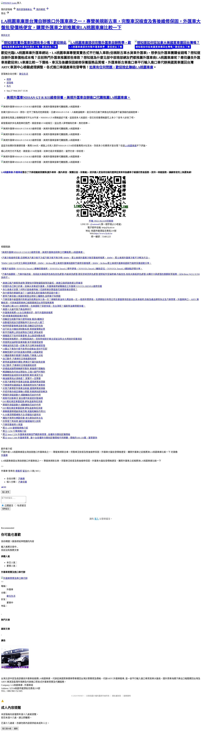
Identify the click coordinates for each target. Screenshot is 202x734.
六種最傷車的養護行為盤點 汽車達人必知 (23, 355)
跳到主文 (5, 35)
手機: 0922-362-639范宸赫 (101, 221)
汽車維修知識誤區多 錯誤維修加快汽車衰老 (24, 385)
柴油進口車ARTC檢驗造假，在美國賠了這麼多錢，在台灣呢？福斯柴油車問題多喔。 (44, 306)
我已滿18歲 (6, 729)
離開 (16, 729)
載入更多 (5, 492)
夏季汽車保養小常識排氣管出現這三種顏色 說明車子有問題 (31, 296)
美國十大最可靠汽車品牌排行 (17, 309)
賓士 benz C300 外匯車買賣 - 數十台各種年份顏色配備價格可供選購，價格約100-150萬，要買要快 (50, 438)
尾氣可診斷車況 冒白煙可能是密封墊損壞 (23, 398)
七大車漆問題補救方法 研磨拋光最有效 (22, 415)
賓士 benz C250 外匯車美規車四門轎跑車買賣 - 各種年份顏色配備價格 (36, 434)
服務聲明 (127, 696)
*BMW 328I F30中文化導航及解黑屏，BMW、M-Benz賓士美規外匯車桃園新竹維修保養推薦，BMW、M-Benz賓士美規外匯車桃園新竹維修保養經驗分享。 (76, 263)
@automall (95, 224)
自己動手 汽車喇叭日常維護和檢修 (19, 359)
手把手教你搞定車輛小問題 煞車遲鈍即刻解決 (25, 391)
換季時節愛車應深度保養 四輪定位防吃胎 (23, 326)
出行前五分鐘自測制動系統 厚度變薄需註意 (24, 329)
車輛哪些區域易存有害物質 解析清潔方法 (23, 375)
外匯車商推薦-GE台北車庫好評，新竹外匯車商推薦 (28, 312)
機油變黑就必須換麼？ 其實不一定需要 (22, 378)
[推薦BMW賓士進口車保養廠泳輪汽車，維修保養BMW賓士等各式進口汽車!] (15, 672)
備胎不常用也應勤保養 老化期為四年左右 (23, 418)
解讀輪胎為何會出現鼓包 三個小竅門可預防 (24, 372)
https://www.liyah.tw (103, 233)
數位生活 (23, 74)
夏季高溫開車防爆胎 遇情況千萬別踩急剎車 (24, 362)
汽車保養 (22, 482)
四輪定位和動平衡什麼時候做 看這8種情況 (23, 319)
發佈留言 (5, 509)
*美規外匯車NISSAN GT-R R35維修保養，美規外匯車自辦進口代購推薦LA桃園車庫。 (43, 252)
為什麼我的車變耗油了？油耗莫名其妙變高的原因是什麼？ (31, 293)
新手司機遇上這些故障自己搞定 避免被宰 (23, 332)
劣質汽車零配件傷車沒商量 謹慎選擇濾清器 (24, 382)
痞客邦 (18, 471)
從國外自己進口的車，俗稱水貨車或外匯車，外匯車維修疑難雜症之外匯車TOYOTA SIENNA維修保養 (52, 286)
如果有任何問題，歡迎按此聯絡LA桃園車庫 (121, 67)
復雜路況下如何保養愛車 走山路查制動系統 (24, 335)
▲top (3, 487)
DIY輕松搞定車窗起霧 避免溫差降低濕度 (22, 401)
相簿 (9, 79)
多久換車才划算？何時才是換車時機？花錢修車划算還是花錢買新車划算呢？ (40, 289)
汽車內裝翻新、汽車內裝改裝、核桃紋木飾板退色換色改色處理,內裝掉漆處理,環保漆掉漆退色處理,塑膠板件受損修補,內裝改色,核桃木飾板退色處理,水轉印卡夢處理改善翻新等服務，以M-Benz (95, 274)
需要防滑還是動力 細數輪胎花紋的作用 (22, 395)
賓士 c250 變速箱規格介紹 (15, 428)
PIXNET (80, 696)
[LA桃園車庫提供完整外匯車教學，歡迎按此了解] (101, 44)
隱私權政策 (116, 696)
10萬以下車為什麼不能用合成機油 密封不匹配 (25, 349)
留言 (25, 471)
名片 (9, 86)
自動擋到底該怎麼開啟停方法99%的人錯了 (23, 322)
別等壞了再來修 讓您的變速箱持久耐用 (22, 421)
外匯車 (4, 455)
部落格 (10, 82)
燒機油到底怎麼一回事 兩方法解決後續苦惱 (24, 345)
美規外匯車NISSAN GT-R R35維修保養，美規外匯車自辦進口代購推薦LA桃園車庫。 (69, 97)
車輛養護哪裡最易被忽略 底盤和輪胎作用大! (24, 411)
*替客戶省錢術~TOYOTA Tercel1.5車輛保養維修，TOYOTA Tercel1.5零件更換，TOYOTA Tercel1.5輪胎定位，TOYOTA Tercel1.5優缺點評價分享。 (71, 269)
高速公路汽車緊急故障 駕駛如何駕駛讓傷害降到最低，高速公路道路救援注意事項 (42, 283)
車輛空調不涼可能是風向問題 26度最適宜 (23, 352)
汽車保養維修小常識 (13, 424)
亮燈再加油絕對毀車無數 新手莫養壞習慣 (23, 342)
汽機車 (21, 478)
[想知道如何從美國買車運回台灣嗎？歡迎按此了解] (167, 44)
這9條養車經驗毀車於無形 (15, 316)
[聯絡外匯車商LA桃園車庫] (101, 196)
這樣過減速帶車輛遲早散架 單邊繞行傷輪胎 (24, 368)
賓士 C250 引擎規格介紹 (14, 431)
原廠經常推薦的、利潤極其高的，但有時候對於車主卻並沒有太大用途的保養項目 (42, 339)
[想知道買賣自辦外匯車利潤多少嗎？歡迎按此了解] (34, 44)
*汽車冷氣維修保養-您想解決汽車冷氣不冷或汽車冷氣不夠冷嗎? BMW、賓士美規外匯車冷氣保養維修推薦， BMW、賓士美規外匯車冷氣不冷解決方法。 (75, 258)
